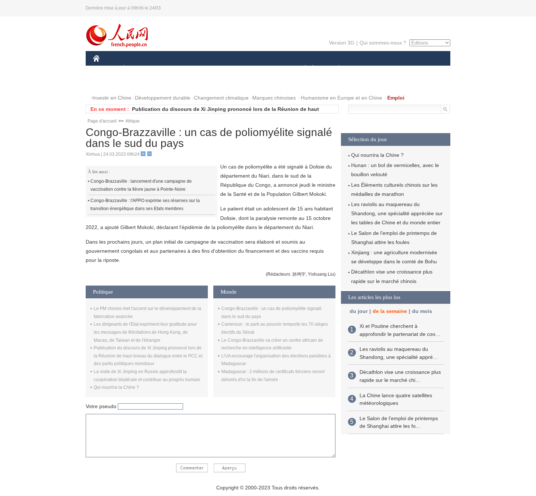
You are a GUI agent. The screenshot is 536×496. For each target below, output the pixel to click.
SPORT (365, 69)
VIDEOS (170, 83)
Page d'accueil (102, 121)
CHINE (106, 69)
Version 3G (341, 43)
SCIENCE (235, 69)
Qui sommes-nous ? (383, 43)
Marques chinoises (274, 98)
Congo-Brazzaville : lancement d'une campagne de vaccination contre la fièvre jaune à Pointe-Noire (141, 185)
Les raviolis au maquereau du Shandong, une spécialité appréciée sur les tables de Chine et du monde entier (397, 213)
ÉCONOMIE (138, 69)
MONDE (172, 69)
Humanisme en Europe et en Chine (341, 98)
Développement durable (162, 98)
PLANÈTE (335, 69)
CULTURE (269, 69)
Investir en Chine (111, 98)
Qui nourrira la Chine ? (116, 387)
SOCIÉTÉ (302, 69)
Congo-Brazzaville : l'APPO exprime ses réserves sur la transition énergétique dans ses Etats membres (145, 204)
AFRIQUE (203, 69)
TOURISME (396, 69)
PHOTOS (140, 83)
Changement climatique (221, 98)
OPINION (109, 83)
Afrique (132, 121)
